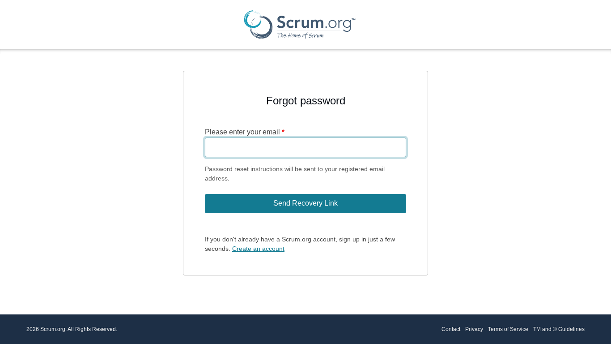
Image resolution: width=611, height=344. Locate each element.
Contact (450, 329)
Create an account (258, 248)
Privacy (474, 329)
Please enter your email (242, 132)
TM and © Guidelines (559, 329)
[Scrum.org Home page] (299, 24)
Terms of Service (508, 329)
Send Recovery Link (305, 203)
